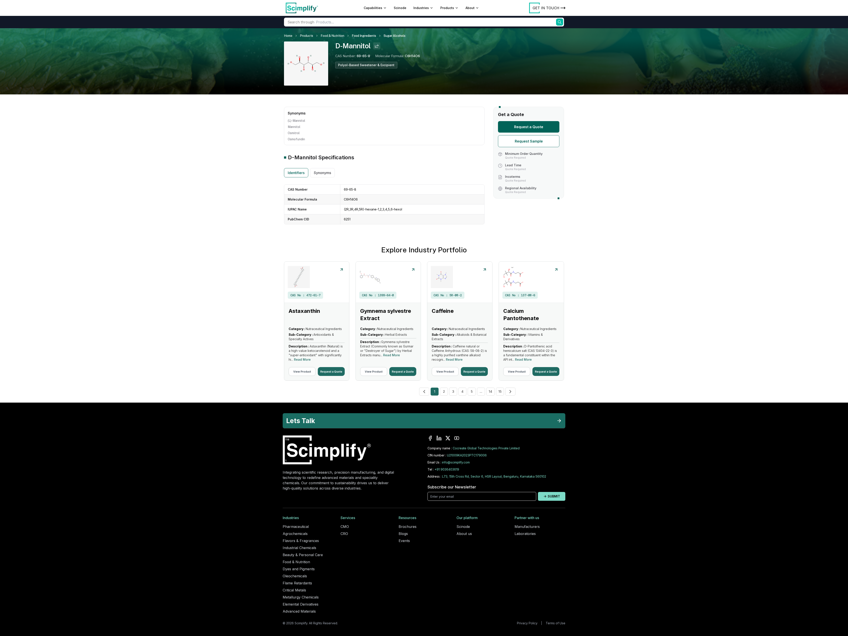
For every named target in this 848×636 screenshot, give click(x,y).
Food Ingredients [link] (364, 36)
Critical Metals (294, 590)
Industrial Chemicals (299, 548)
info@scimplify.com (456, 462)
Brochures (407, 526)
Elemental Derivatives (300, 604)
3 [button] (453, 391)
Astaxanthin (304, 311)
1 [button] (434, 391)
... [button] (481, 391)
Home (288, 36)
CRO (344, 533)
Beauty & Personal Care (303, 555)
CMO (345, 526)
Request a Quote (528, 127)
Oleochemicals (295, 576)
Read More (302, 359)
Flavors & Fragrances (301, 540)
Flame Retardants (297, 583)
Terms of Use (555, 623)
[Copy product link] (376, 45)
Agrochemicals (295, 533)
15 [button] (500, 391)
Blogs (403, 533)
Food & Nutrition (332, 36)
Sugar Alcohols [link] (394, 36)
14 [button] (490, 391)
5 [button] (472, 391)
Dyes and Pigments (299, 569)
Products (447, 8)
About (470, 8)
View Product (302, 371)
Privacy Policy (527, 623)
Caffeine (443, 311)
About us (464, 533)
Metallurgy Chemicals (301, 597)
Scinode (400, 8)
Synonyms (322, 173)
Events (404, 540)
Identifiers (296, 173)
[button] (424, 392)
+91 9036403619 (447, 469)
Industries (421, 8)
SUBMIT (554, 496)
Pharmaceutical (296, 526)
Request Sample (529, 141)
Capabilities (373, 8)
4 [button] (462, 391)
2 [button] (444, 391)
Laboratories (525, 533)
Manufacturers (527, 526)
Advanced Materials (299, 611)
